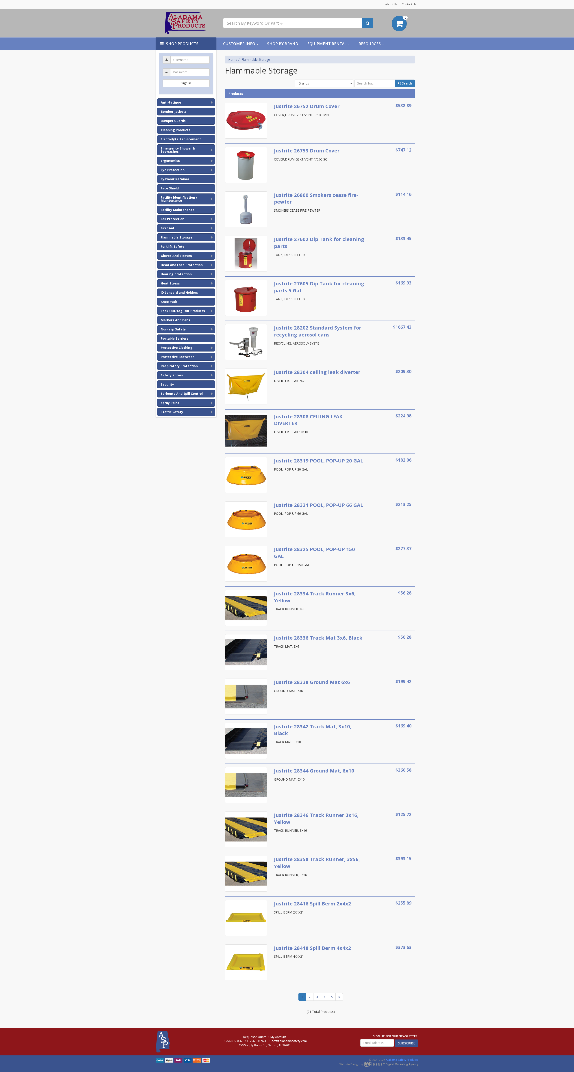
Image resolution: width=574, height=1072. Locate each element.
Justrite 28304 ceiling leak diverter (317, 372)
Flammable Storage (176, 237)
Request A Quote (254, 1037)
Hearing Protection (176, 274)
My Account (278, 1037)
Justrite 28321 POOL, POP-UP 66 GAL (318, 504)
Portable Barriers (174, 338)
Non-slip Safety (173, 329)
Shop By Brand (282, 43)
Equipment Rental (327, 43)
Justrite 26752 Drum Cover (306, 106)
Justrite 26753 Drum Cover (306, 150)
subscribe (406, 1043)
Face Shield (170, 188)
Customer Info (239, 43)
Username (186, 55)
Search (406, 83)
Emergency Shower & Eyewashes (178, 150)
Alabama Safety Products (402, 1060)
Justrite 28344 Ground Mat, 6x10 (314, 770)
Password (186, 67)
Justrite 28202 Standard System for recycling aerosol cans (317, 331)
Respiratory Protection (179, 366)
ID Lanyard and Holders (179, 292)
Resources (370, 43)
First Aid (167, 228)
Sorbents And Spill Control (182, 393)
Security (167, 384)
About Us (391, 4)
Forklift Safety (172, 246)
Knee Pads (169, 301)
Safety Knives (172, 375)
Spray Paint (170, 403)
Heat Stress (170, 283)
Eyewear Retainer (175, 179)
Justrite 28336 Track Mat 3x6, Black (318, 637)
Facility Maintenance (177, 210)
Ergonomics (170, 160)
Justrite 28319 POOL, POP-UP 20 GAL (318, 460)
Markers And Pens (175, 320)
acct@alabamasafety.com (289, 1041)
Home (232, 59)
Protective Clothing (176, 347)
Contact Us (409, 4)
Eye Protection (173, 170)
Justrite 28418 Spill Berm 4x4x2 (312, 947)
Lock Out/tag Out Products (183, 311)
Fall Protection (172, 219)
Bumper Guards (173, 121)
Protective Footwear (177, 357)
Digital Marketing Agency (401, 1064)
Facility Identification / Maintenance (179, 199)
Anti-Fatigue (171, 102)
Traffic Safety (172, 412)
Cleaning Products (175, 130)
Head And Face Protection (182, 265)
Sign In (186, 83)
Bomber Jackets (174, 111)
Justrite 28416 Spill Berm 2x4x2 (312, 903)
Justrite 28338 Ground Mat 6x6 (312, 682)
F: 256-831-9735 (257, 1041)
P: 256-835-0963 (233, 1041)
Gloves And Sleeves (176, 256)
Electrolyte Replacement (181, 139)
